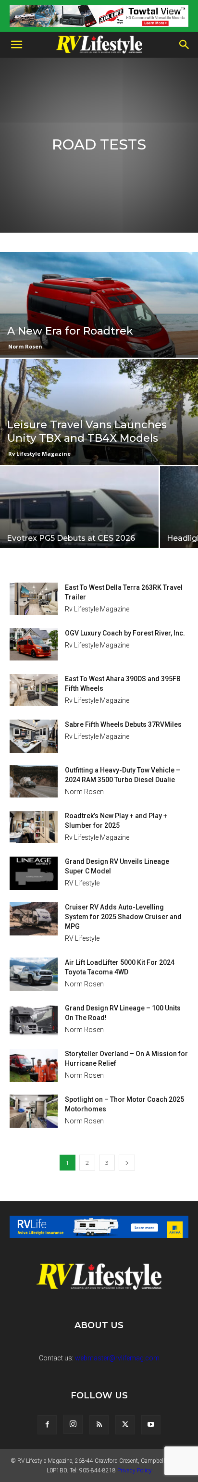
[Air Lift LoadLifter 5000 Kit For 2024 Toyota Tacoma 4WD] (34, 974)
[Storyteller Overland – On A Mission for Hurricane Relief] (34, 1065)
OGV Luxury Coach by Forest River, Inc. (125, 633)
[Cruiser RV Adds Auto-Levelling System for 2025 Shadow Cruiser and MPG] (34, 918)
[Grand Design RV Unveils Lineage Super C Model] (34, 873)
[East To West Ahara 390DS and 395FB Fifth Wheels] (34, 690)
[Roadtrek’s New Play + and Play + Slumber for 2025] (34, 827)
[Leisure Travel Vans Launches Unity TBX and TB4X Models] (99, 444)
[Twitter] (125, 1424)
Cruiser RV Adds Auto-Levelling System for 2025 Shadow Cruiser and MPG (123, 916)
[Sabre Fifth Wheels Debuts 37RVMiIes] (34, 736)
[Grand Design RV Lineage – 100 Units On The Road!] (34, 1019)
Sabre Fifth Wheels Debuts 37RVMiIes (123, 724)
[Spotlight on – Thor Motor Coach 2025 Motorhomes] (34, 1111)
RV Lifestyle (82, 883)
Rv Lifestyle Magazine (39, 453)
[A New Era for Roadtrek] (99, 322)
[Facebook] (47, 1424)
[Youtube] (151, 1424)
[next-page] (127, 1163)
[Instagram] (73, 1424)
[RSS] (99, 1424)
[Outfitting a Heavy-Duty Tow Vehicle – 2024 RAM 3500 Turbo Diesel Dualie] (34, 781)
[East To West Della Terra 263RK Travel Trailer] (34, 599)
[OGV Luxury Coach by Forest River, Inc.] (34, 644)
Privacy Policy (134, 1470)
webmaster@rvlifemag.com (117, 1358)
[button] (16, 45)
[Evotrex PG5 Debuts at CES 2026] (79, 520)
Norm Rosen (25, 346)
